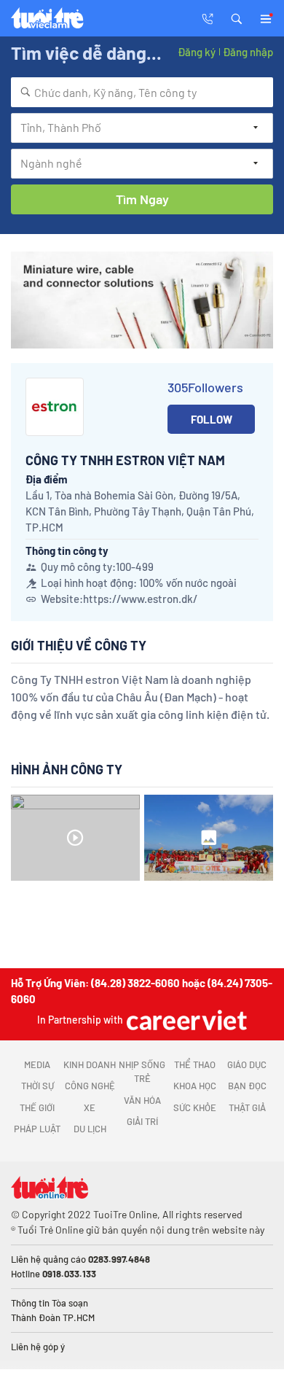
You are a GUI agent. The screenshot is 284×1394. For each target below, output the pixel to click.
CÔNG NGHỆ (90, 1085)
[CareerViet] (185, 1019)
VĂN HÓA (142, 1100)
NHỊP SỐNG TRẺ (142, 1072)
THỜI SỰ (37, 1085)
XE (89, 1107)
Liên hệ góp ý (38, 1346)
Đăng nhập (248, 51)
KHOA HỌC (194, 1085)
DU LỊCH (90, 1128)
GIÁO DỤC (247, 1064)
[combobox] (142, 92)
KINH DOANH (89, 1064)
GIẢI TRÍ (142, 1121)
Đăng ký (197, 51)
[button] (236, 17)
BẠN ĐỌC (247, 1085)
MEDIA (37, 1064)
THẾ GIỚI (37, 1107)
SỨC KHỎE (194, 1107)
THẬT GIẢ (247, 1107)
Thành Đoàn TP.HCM (53, 1317)
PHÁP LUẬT (37, 1128)
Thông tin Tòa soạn (49, 1303)
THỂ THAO (195, 1064)
